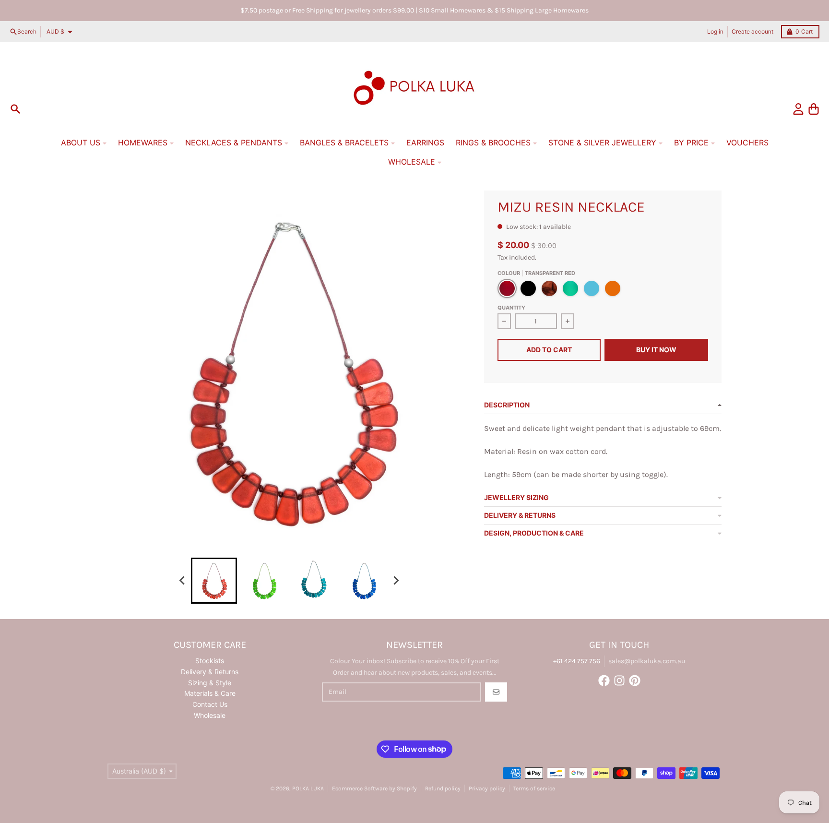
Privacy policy (487, 788)
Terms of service (534, 788)
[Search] (15, 109)
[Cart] (813, 109)
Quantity (511, 307)
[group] (214, 581)
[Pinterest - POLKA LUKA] (634, 680)
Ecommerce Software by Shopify (374, 788)
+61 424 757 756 (576, 661)
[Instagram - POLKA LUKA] (619, 680)
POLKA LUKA (308, 788)
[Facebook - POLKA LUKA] (604, 680)
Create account (752, 31)
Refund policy (443, 788)
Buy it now (656, 350)
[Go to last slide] (182, 580)
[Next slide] (395, 580)
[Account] (798, 109)
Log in (715, 31)
